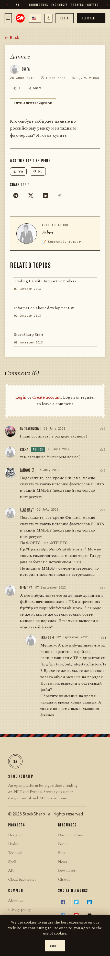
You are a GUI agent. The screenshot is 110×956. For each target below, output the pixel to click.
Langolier (27, 470)
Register (91, 18)
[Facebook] (63, 902)
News (62, 861)
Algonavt (27, 510)
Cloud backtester (22, 879)
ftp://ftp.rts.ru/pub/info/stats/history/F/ (53, 608)
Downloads (67, 870)
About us (15, 900)
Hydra (13, 844)
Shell (12, 861)
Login (64, 18)
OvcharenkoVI (30, 428)
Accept (55, 946)
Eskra (47, 232)
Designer (15, 835)
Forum (63, 844)
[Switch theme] (48, 18)
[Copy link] (59, 195)
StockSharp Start (28, 335)
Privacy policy (19, 909)
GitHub (64, 879)
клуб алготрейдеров (33, 103)
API (11, 870)
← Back (12, 37)
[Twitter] (31, 195)
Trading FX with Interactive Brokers (45, 281)
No (40, 171)
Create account (46, 397)
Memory (26, 587)
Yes (20, 171)
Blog (61, 852)
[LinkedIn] (45, 195)
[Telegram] (16, 195)
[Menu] (8, 18)
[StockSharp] (20, 18)
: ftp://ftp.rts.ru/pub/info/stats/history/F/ (53, 546)
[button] (35, 18)
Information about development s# (44, 308)
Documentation (70, 835)
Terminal (15, 852)
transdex (47, 637)
